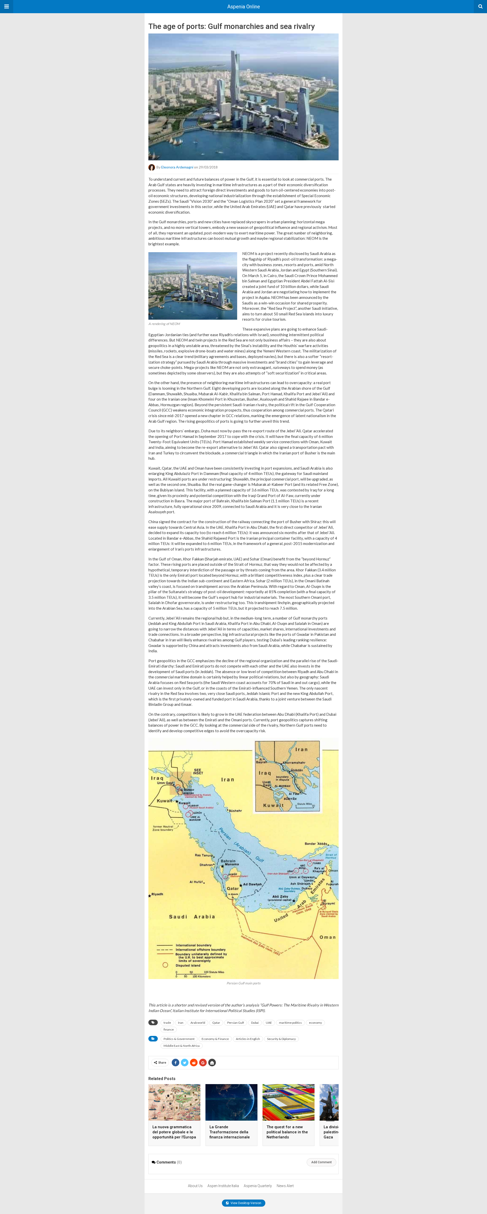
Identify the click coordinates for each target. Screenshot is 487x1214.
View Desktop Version (245, 1203)
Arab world (197, 1022)
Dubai (255, 1022)
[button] (6, 6)
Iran (180, 1022)
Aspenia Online (243, 7)
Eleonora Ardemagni (177, 167)
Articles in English (248, 1039)
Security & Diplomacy (281, 1039)
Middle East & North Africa (182, 1046)
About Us (195, 1186)
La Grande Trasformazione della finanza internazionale (230, 1132)
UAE (269, 1022)
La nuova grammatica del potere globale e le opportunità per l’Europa (174, 1132)
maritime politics (290, 1022)
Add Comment (321, 1162)
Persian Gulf (235, 1022)
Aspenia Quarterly (258, 1186)
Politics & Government (179, 1039)
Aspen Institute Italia (223, 1186)
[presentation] (330, 1117)
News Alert (285, 1186)
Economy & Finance (215, 1039)
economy (315, 1022)
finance (169, 1029)
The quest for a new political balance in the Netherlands (287, 1132)
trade (167, 1022)
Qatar (216, 1022)
